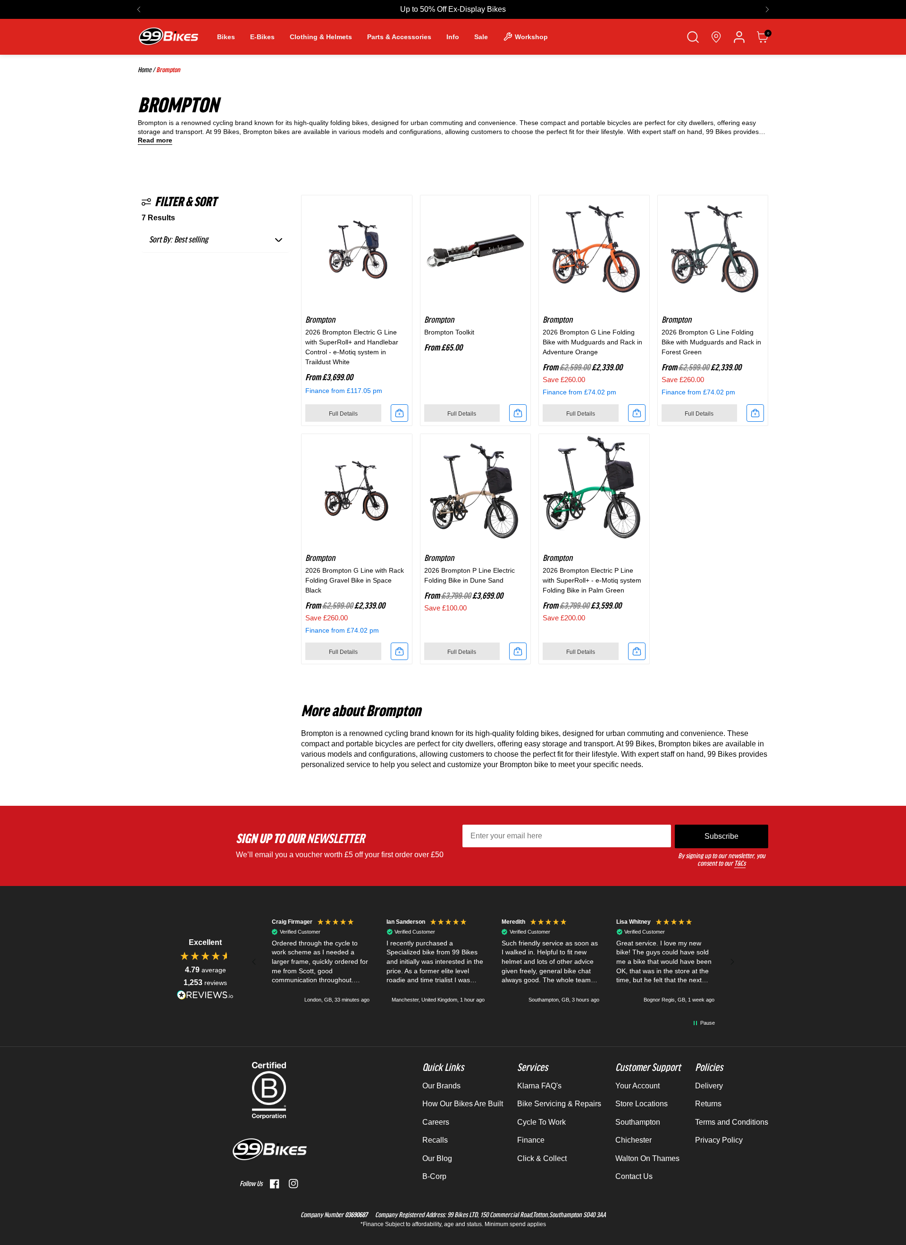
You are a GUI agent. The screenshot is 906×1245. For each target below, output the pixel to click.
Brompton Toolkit (449, 332)
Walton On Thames (647, 1158)
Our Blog (437, 1158)
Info (452, 37)
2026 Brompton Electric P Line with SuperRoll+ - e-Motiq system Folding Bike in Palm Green (592, 580)
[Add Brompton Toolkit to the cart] (518, 413)
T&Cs (740, 863)
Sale (481, 37)
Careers (435, 1122)
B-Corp (434, 1176)
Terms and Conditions (731, 1122)
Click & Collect (542, 1158)
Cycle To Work (541, 1122)
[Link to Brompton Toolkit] (475, 250)
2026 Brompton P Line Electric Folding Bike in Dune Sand (469, 575)
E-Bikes (262, 37)
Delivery (709, 1086)
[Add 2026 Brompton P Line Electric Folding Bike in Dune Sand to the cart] (518, 651)
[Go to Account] (739, 37)
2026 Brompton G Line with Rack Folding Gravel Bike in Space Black (354, 580)
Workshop (531, 37)
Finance (531, 1140)
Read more (155, 140)
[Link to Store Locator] (716, 37)
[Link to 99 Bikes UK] (168, 36)
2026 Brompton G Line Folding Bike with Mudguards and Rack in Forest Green (711, 342)
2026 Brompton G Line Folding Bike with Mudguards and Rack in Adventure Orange (592, 342)
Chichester (633, 1140)
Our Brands (441, 1086)
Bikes (226, 37)
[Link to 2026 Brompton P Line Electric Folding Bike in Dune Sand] (475, 489)
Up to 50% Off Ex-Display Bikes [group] (453, 9)
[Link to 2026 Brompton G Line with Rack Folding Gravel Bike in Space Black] (357, 489)
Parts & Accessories (399, 37)
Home (144, 70)
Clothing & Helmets (321, 37)
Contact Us (634, 1176)
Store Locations (641, 1104)
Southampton (637, 1122)
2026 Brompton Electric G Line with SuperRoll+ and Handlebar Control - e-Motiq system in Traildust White (351, 347)
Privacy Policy (719, 1140)
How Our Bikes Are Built (462, 1104)
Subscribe (721, 836)
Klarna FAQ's (539, 1086)
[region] (493, 962)
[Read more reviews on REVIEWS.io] (205, 994)
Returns (708, 1104)
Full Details (343, 413)
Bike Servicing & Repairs (559, 1104)
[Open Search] (693, 37)
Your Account (637, 1086)
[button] (138, 9)
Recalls (435, 1140)
